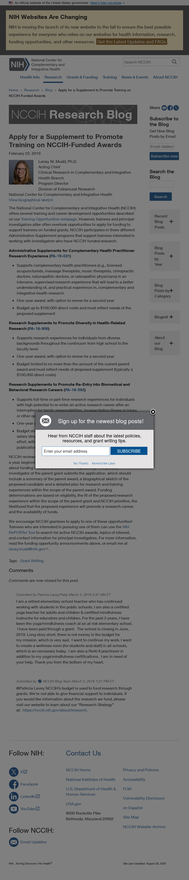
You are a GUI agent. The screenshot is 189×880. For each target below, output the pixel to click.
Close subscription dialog (153, 412)
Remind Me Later (103, 463)
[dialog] (94, 440)
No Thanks (81, 463)
